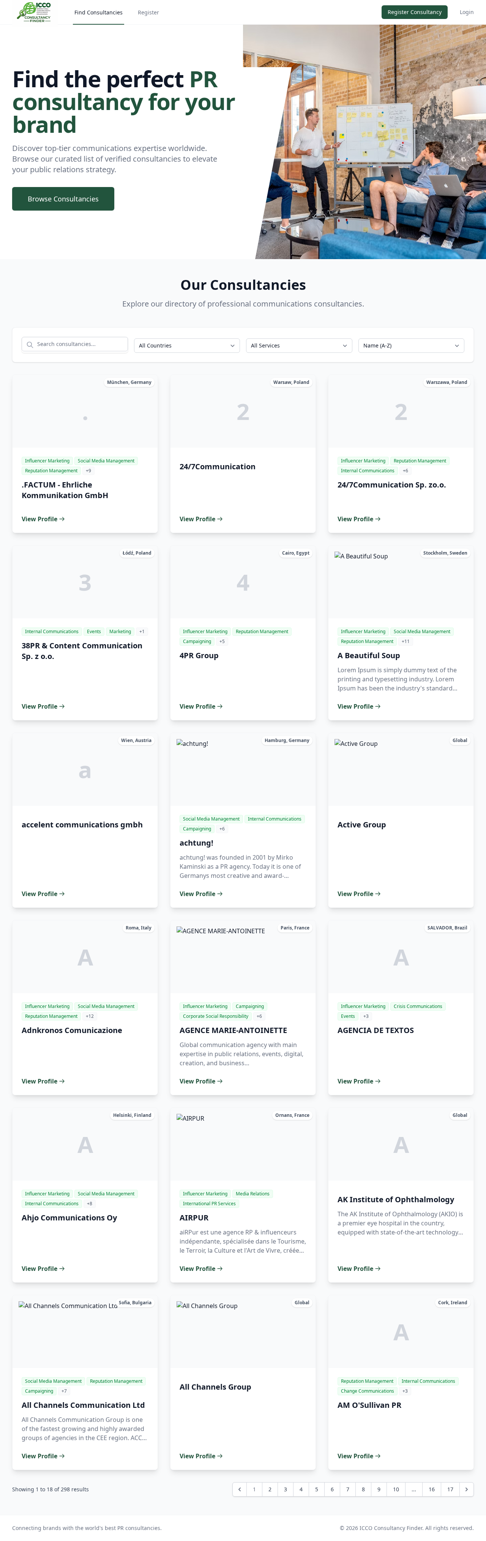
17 (450, 1489)
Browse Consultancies (63, 198)
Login (467, 12)
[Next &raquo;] (466, 1489)
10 (396, 1489)
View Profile (39, 519)
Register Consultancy (415, 12)
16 (432, 1489)
